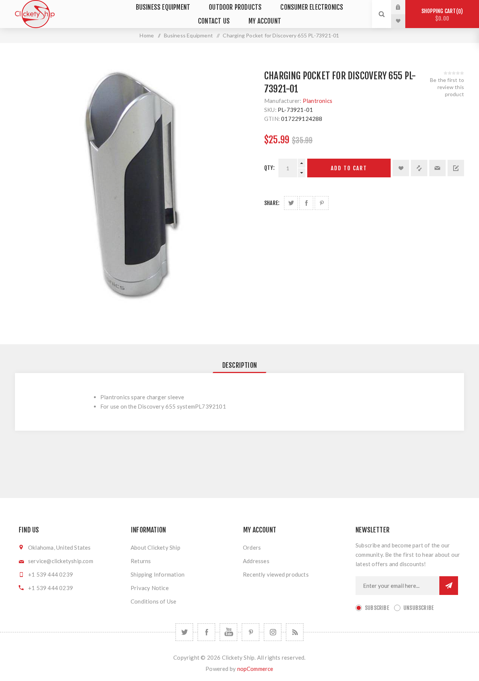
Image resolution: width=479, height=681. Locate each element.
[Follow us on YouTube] (228, 632)
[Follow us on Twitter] (184, 632)
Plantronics (317, 100)
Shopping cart (441, 14)
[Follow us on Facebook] (206, 632)
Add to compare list (419, 168)
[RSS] (294, 632)
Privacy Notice (150, 587)
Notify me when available (456, 168)
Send (448, 585)
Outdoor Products (235, 7)
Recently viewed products (276, 574)
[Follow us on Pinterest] (250, 632)
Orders (252, 547)
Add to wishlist (401, 168)
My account (264, 21)
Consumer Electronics (311, 7)
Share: (272, 203)
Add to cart (349, 168)
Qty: (269, 167)
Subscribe (377, 607)
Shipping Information (157, 574)
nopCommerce (255, 668)
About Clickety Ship (155, 547)
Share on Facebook (306, 203)
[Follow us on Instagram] (272, 632)
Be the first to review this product (447, 87)
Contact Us (214, 21)
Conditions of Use (153, 601)
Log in (403, 7)
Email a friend (437, 168)
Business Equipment (163, 7)
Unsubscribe (418, 607)
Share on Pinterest (322, 203)
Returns (141, 561)
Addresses (256, 561)
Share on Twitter (291, 203)
